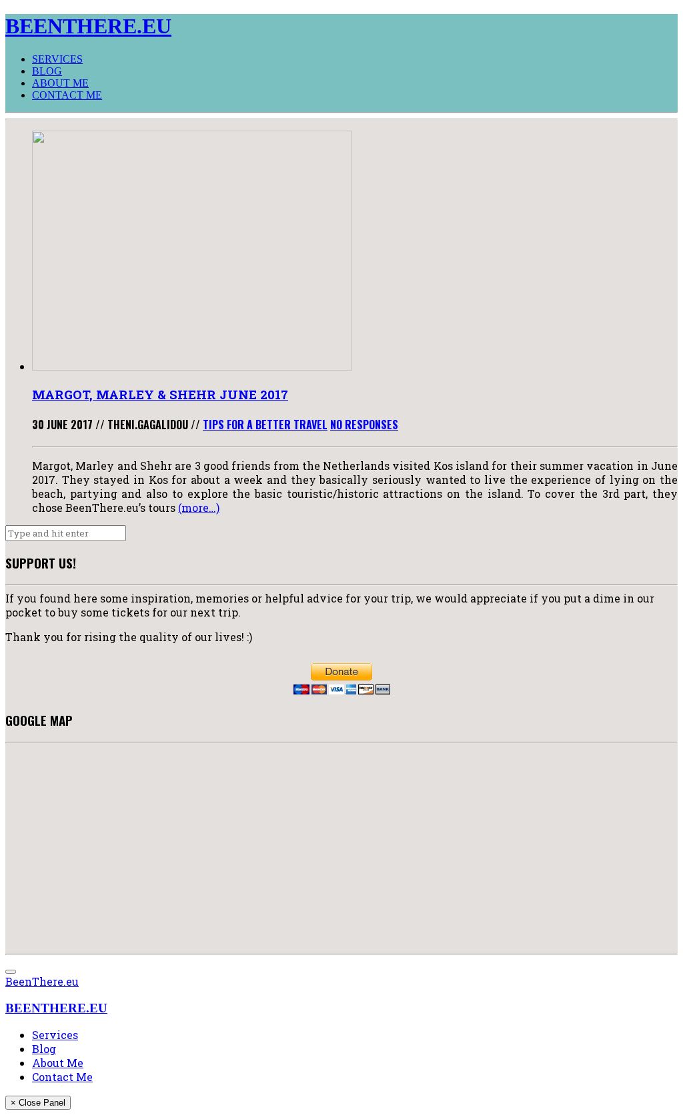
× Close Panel (38, 1103)
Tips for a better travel (265, 425)
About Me (60, 83)
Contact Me (67, 95)
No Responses (364, 425)
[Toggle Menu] (10, 972)
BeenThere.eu (42, 981)
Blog (47, 71)
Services (57, 59)
